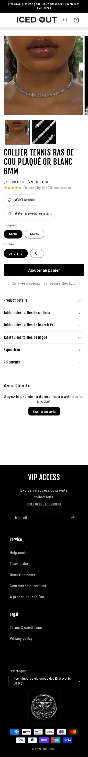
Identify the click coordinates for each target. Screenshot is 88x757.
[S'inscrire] (72, 517)
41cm (13, 234)
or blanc (16, 253)
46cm (34, 234)
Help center (19, 552)
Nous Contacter (22, 575)
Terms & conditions (26, 627)
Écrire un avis (44, 411)
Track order (19, 563)
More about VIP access (44, 504)
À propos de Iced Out (27, 597)
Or (37, 253)
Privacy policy (21, 638)
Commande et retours (28, 586)
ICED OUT (49, 748)
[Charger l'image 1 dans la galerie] (17, 132)
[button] (9, 20)
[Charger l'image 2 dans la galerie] (44, 132)
